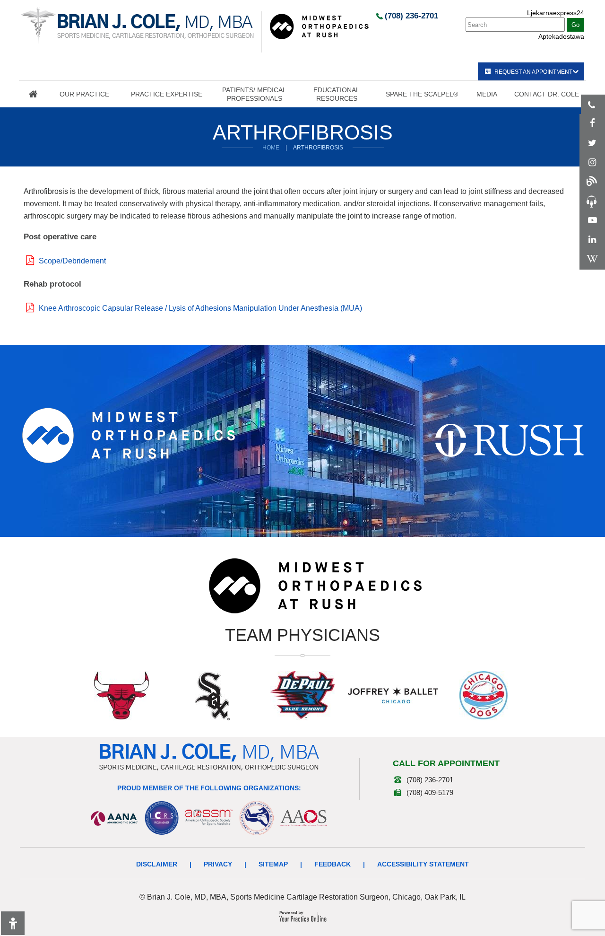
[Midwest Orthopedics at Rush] (319, 26)
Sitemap (273, 864)
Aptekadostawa (561, 36)
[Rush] (509, 440)
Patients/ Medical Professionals (254, 94)
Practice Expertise (166, 94)
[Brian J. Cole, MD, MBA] (137, 25)
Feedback (332, 864)
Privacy (218, 864)
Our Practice (84, 94)
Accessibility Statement (423, 864)
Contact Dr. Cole (546, 94)
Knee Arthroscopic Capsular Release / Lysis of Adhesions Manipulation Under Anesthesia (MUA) (200, 308)
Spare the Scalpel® (422, 94)
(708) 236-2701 (411, 15)
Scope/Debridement (72, 261)
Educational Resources (336, 94)
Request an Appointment (533, 72)
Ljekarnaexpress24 (555, 13)
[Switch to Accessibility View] (13, 923)
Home (33, 94)
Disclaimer (156, 864)
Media (486, 94)
